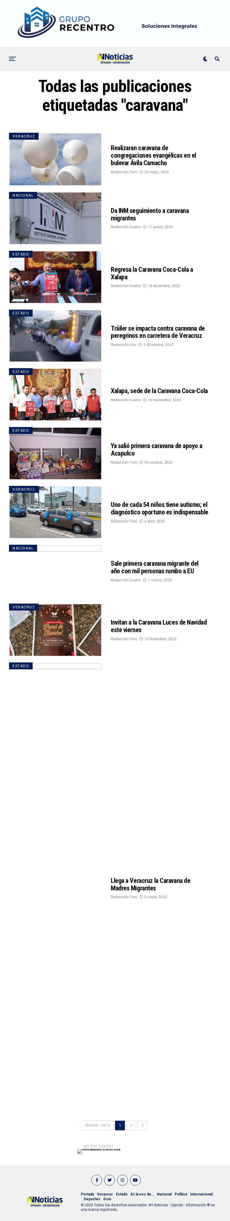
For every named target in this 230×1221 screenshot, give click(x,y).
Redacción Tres (124, 172)
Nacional (164, 1194)
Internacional (201, 1194)
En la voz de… (142, 1194)
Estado (122, 1194)
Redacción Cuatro (126, 227)
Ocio (107, 1199)
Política (181, 1194)
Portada (87, 1194)
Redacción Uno (123, 345)
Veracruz (105, 1194)
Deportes (92, 1199)
